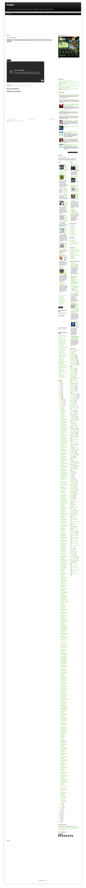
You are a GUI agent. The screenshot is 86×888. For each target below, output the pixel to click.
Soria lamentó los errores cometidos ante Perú (63, 470)
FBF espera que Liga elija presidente (63, 419)
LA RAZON (72, 226)
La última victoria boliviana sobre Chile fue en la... (63, 670)
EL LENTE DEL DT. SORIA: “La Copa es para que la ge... (63, 662)
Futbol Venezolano (74, 488)
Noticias (72, 514)
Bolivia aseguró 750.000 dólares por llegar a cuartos (64, 560)
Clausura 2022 (73, 402)
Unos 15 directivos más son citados (63, 718)
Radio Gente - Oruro (62, 341)
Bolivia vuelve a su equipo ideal (63, 532)
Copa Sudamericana (34, 12)
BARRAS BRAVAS (13, 85)
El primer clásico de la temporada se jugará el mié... (64, 601)
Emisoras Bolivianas (62, 349)
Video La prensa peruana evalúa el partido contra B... (63, 563)
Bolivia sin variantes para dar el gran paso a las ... (63, 547)
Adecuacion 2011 (73, 350)
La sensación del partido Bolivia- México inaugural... (63, 800)
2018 (60, 394)
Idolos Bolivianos (73, 489)
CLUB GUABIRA (73, 419)
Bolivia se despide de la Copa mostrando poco (63, 467)
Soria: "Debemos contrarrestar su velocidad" (63, 793)
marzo (61, 806)
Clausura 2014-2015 (74, 396)
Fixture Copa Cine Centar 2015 (63, 410)
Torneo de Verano (73, 559)
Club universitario (73, 443)
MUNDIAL (61, 12)
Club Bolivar (8, 12)
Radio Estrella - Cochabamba (61, 363)
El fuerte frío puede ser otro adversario (64, 514)
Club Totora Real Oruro (74, 441)
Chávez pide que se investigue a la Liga (63, 779)
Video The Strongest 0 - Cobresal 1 (64, 435)
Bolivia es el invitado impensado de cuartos (63, 586)
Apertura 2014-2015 (74, 363)
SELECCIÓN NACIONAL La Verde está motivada (63, 736)
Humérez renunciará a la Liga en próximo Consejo (63, 720)
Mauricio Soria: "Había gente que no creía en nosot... (64, 760)
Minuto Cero (61, 338)
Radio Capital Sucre (62, 335)
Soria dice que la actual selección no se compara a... (63, 495)
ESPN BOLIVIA (73, 241)
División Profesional (74, 465)
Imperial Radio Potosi (62, 339)
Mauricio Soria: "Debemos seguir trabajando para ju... (64, 625)
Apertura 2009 (73, 356)
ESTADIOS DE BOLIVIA (75, 469)
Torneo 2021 (73, 551)
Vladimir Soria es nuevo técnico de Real (70, 120)
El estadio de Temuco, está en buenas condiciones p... (64, 538)
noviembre (62, 401)
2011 (60, 815)
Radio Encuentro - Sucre (63, 361)
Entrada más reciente (10, 119)
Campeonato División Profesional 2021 (74, 383)
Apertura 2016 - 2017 (74, 365)
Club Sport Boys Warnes (75, 437)
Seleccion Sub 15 (74, 531)
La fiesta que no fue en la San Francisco (64, 637)
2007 (60, 821)
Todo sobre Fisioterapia (73, 210)
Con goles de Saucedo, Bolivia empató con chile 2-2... (64, 666)
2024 (60, 385)
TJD (71, 550)
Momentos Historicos (74, 507)
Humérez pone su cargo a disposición (63, 686)
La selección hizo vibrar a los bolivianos (63, 751)
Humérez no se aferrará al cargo (63, 693)
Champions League (74, 385)
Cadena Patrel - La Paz (63, 364)
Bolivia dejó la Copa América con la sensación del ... (63, 457)
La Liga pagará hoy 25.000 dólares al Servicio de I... (63, 422)
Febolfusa (72, 476)
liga (71, 500)
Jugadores (72, 495)
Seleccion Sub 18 (74, 534)
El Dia (65, 829)
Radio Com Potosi (62, 342)
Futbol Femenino (73, 484)
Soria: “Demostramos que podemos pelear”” (63, 754)
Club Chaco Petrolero (74, 414)
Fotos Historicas (73, 480)
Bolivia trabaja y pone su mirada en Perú (63, 599)
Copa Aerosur (73, 452)
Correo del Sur (67, 828)
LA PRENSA (73, 228)
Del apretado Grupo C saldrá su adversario (64, 628)
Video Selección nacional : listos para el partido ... (63, 676)
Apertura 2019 (73, 370)
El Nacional (75, 828)
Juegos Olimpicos (74, 494)
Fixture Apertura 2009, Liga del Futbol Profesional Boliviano (70, 145)
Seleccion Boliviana (25, 85)
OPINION (72, 225)
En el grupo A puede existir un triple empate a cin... (63, 732)
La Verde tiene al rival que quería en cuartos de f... (63, 589)
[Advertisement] (42, 25)
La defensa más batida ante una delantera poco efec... (64, 525)
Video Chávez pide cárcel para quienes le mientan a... (64, 767)
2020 (60, 391)
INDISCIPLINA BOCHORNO (73, 492)
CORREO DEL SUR (74, 234)
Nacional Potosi (73, 513)
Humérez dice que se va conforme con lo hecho (63, 447)
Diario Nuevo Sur (61, 829)
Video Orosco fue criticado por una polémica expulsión (63, 653)
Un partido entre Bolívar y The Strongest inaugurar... (62, 570)
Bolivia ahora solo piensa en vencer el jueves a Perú (64, 580)
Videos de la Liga (62, 329)
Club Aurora (72, 410)
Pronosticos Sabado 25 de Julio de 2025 (66, 80)
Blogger (46, 880)
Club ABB (72, 405)
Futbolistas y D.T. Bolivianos (62, 174)
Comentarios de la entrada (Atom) (17, 120)
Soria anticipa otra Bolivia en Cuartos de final (63, 613)
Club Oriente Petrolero (74, 426)
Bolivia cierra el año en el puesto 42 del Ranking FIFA (68, 99)
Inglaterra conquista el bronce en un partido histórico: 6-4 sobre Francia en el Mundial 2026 (68, 87)
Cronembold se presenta (62, 712)
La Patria (62, 827)
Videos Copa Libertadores (75, 569)
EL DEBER (72, 233)
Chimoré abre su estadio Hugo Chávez (63, 529)
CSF (71, 460)
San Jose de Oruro (62, 242)
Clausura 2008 (73, 387)
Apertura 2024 (73, 374)
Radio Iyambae (61, 370)
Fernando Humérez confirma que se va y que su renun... (63, 659)
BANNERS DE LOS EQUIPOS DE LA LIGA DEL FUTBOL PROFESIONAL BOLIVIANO (71, 105)
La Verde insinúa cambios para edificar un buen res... (63, 797)
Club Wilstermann (62, 215)
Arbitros (72, 377)
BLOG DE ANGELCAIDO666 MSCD (74, 277)
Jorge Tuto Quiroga (74, 193)
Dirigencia (41, 12)
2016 (60, 397)
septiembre (62, 404)
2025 (60, 383)
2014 (60, 811)
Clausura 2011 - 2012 (74, 391)
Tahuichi (72, 547)
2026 (60, 382)
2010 (60, 817)
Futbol (10, 5)
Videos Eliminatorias (74, 571)
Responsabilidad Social (74, 521)
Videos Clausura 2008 (74, 567)
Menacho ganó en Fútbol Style (63, 605)
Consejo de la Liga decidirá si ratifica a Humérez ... (64, 463)
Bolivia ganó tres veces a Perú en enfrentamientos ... (63, 596)
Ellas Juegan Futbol (74, 321)
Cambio (71, 828)
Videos (29, 85)
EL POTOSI (73, 230)
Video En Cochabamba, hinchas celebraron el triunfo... (63, 740)
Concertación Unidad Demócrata (74, 186)
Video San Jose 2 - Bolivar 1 (63, 433)
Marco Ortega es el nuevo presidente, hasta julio (63, 454)
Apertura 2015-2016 (74, 364)
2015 (60, 398)
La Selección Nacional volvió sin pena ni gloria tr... (64, 444)
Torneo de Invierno (74, 556)
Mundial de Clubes (74, 510)
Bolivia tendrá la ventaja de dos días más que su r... (64, 610)
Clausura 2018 (73, 400)
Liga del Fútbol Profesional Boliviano (74, 502)
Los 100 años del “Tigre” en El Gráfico (70, 138)
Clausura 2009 (73, 389)
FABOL (72, 474)
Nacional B (73, 263)
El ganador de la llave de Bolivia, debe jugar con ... (63, 541)
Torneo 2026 (77, 12)
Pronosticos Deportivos (74, 519)
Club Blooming (73, 411)
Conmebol (72, 450)
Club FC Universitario (74, 417)
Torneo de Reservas (74, 557)
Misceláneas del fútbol (74, 254)
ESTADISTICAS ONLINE (75, 249)
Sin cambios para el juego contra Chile (63, 691)
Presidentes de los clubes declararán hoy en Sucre (63, 683)
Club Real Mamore (74, 428)
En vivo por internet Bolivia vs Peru (63, 482)
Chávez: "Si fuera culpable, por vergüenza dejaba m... (63, 789)
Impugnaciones (73, 490)
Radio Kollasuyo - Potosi (63, 366)
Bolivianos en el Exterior (75, 380)
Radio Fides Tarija (62, 343)
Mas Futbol (72, 504)
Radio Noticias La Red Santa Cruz (63, 375)
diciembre (62, 399)
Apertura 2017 (73, 368)
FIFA (71, 477)
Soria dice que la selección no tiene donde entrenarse (63, 438)
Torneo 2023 (73, 552)
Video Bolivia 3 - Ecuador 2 (63, 770)
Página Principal (31, 119)
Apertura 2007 (73, 354)
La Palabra (66, 827)
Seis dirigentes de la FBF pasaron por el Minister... (63, 776)
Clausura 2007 (73, 386)
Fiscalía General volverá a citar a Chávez (63, 416)
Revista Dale (61, 377)
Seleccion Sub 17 (74, 532)
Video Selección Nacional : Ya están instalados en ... (64, 680)
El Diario (76, 827)
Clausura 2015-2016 (74, 397)
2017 (60, 395)
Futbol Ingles (61, 297)
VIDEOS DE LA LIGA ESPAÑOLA (74, 253)
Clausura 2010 (73, 390)
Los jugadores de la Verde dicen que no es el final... (63, 450)
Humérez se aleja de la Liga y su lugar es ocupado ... (64, 460)
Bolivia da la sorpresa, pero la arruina (64, 431)
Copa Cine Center (74, 454)
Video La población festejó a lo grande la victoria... (63, 744)
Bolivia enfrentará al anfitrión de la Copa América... (63, 673)
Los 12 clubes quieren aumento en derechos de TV (63, 476)
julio (61, 407)
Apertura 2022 (73, 373)
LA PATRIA (72, 229)
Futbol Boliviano (62, 164)
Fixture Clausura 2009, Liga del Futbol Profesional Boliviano (70, 132)
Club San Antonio (73, 434)
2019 (60, 392)
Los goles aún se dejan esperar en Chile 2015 (63, 551)
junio (61, 408)
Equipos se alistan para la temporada (63, 428)
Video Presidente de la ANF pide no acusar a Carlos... (64, 699)
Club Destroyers (73, 416)
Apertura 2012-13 (73, 360)
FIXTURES (56, 12)
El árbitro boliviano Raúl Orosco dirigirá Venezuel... (64, 715)
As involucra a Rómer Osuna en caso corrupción (63, 616)
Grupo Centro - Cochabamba (61, 360)
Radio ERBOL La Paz (62, 376)
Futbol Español (61, 302)
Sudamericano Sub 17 (74, 541)
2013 (60, 812)
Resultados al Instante (74, 523)
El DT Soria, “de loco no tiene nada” (63, 727)
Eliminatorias (47, 12)
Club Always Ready (74, 406)
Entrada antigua (51, 119)
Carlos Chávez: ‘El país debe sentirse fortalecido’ (63, 507)
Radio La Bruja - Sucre (63, 346)
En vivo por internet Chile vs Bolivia (63, 644)
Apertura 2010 (73, 358)
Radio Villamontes (62, 354)
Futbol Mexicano (62, 300)
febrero (61, 807)
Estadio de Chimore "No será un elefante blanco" (64, 485)
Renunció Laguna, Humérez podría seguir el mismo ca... (63, 724)
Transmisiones (8, 14)
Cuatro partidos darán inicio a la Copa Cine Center (63, 764)
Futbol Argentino (73, 481)
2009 (60, 818)
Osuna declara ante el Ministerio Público (63, 441)
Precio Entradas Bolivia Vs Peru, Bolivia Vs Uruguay (68, 115)
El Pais (69, 827)
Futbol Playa (73, 486)
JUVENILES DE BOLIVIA (73, 497)
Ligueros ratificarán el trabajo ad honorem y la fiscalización (69, 94)
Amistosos (72, 351)
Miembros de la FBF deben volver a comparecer (63, 544)
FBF (51, 12)
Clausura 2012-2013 (74, 393)
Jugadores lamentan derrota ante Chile (63, 619)
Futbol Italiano (61, 304)
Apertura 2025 (73, 375)
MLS (71, 505)
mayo (61, 803)
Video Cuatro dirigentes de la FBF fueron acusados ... (64, 577)
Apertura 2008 (73, 355)
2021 (60, 389)
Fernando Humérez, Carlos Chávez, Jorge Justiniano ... (63, 566)
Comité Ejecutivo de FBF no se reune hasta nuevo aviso (63, 473)
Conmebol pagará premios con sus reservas (63, 511)
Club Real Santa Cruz (74, 430)
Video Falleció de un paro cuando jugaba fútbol (64, 773)
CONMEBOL (73, 240)
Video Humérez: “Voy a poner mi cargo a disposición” (63, 696)
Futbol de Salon (73, 483)
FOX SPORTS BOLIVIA (75, 242)
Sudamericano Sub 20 (74, 543)
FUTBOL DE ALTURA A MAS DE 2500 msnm (75, 337)
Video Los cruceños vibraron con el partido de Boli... (63, 702)
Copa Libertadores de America (25, 12)
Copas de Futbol (62, 283)
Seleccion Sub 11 (73, 530)
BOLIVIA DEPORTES (74, 286)
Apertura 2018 (73, 369)
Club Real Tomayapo (74, 432)
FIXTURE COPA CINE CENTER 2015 (64, 730)
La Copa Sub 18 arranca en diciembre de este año (63, 492)
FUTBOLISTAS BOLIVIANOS (73, 258)
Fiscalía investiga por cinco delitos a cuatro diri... (63, 574)
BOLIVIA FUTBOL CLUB (75, 250)
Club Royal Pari (62, 254)
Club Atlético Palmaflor (61, 268)
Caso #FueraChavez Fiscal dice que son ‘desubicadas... (64, 501)
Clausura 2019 (73, 401)
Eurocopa (72, 471)
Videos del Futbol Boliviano (74, 177)
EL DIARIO (72, 231)
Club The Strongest (14, 12)
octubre (61, 402)
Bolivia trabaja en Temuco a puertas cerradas (63, 522)
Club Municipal (73, 424)
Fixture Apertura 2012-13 (63, 110)
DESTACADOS (73, 461)
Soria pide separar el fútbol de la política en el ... (63, 647)
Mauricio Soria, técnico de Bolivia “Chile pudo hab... (64, 622)
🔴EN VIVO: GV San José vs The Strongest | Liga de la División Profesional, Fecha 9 (68, 89)
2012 (60, 814)
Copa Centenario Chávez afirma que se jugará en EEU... (64, 706)
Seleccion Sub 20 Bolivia (75, 535)
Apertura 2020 (73, 371)
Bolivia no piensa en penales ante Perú (63, 520)
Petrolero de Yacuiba (74, 515)
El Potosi (63, 828)
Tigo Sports (72, 548)
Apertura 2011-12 (73, 359)
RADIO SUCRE (61, 369)
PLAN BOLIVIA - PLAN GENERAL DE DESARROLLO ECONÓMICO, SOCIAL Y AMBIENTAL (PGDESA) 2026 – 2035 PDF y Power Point (75, 282)
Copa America (19, 85)
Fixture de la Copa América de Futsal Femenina (77, 324)
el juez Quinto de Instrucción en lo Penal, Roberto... (63, 488)
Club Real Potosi (73, 429)
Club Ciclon (72, 415)
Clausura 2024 (73, 404)
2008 (60, 820)
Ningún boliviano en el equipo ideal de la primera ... (63, 556)
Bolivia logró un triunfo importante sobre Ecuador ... (64, 757)
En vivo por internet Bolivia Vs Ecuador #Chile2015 (63, 782)
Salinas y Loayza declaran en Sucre (63, 656)
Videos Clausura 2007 (74, 565)
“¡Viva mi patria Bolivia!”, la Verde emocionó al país (63, 747)
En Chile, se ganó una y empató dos (64, 688)
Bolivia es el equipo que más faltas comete (63, 650)
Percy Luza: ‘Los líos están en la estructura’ (63, 504)
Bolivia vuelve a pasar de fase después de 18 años (64, 634)
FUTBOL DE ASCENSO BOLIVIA (74, 303)
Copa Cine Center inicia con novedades (63, 413)
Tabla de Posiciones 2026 (69, 12)
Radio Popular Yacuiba (63, 355)
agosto (61, 405)
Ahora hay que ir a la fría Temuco (63, 607)
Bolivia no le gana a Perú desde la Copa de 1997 (64, 593)
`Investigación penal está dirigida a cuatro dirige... (63, 534)
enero (61, 809)
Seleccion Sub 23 (74, 537)
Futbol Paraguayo (74, 485)
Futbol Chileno (61, 301)
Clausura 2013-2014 (74, 395)
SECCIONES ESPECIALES (73, 526)
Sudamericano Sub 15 (74, 538)
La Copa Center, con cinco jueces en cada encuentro (63, 425)
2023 (60, 386)
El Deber (72, 827)
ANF (71, 353)
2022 (60, 388)
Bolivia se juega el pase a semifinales (63, 498)
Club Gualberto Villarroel (75, 420)
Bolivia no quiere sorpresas (63, 583)
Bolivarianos (73, 379)
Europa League (73, 472)
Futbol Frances (61, 296)
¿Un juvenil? (62, 784)
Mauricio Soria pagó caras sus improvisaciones (63, 631)
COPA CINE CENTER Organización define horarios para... (64, 709)
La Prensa (74, 826)
